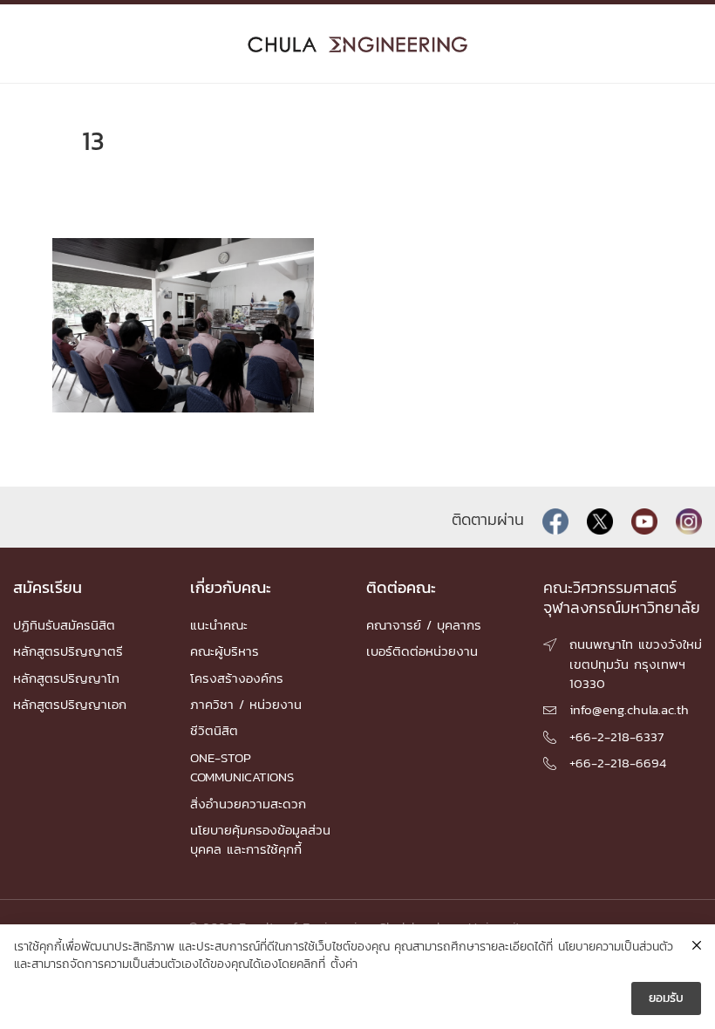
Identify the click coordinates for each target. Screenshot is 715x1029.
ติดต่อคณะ (401, 587)
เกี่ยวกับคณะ (230, 587)
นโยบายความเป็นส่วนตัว (615, 947)
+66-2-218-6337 (616, 736)
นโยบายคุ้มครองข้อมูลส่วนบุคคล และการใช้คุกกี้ (260, 839)
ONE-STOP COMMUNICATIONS (242, 767)
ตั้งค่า (344, 964)
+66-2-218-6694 (617, 763)
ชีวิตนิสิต (214, 730)
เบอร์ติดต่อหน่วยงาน (422, 651)
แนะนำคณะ (219, 625)
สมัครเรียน (47, 587)
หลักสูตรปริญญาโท (66, 678)
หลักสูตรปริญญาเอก (69, 704)
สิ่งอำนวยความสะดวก (248, 804)
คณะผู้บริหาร (224, 651)
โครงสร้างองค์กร (236, 678)
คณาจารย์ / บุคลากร (423, 625)
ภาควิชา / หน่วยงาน (246, 704)
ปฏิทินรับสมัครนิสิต (64, 625)
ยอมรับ (666, 998)
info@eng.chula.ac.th (629, 709)
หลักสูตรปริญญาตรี (68, 651)
